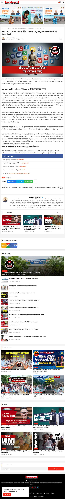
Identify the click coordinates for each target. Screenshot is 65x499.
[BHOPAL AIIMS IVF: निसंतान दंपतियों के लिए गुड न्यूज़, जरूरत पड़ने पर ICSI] (4, 331)
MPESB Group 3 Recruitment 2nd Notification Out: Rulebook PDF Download (46, 370)
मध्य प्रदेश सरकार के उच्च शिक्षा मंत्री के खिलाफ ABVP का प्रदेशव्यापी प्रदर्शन (15, 395)
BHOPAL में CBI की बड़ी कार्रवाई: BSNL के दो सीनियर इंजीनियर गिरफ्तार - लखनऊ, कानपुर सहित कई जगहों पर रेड (32, 228)
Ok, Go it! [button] (7, 494)
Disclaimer (46, 493)
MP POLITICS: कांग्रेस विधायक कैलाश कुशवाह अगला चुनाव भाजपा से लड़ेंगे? (23, 307)
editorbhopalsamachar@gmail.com (19, 173)
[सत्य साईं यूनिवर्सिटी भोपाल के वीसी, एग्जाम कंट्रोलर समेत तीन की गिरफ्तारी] (4, 288)
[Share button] (35, 181)
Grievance (39, 493)
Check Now (12, 491)
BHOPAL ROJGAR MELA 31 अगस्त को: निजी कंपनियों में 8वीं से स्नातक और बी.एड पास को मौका (11, 228)
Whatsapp (29, 181)
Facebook (12, 181)
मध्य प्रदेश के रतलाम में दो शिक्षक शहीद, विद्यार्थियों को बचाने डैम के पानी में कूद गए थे (24, 300)
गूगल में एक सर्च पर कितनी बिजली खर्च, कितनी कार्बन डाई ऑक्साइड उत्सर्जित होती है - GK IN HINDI (27, 336)
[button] (59, 2)
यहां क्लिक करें (20, 160)
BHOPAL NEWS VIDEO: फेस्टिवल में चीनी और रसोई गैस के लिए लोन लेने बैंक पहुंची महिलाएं (53, 228)
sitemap (53, 493)
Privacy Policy (31, 493)
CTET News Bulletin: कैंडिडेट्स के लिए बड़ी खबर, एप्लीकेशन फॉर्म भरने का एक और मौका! (26, 314)
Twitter (21, 181)
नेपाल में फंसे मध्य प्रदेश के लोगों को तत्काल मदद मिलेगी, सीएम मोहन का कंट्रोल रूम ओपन (48, 395)
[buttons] (30, 488)
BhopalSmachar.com (39, 496)
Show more (60, 212)
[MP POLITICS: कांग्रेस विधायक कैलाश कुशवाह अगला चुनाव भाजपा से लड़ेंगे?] (4, 309)
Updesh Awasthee (35, 197)
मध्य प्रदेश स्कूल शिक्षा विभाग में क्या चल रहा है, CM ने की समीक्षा (13, 369)
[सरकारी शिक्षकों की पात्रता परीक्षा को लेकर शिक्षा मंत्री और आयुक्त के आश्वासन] (4, 324)
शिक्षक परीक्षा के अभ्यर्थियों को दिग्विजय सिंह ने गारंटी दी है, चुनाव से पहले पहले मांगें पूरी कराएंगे (47, 451)
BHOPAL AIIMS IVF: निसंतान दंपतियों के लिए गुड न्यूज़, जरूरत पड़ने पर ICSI (23, 329)
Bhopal (7, 28)
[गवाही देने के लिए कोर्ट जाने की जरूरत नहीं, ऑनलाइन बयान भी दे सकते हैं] (4, 295)
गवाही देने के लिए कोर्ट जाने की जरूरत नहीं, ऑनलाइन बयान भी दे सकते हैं (22, 293)
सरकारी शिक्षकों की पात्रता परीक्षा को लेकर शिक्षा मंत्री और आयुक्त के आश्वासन (23, 322)
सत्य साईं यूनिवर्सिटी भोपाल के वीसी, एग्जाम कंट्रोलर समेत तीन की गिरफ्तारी (22, 285)
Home (3, 28)
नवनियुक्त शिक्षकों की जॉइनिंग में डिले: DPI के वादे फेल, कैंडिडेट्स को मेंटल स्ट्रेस (24, 278)
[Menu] (2, 2)
